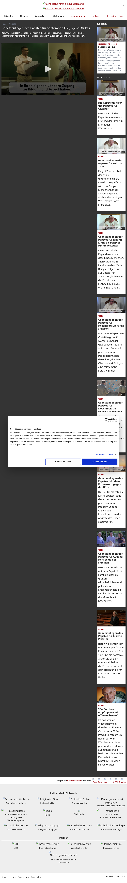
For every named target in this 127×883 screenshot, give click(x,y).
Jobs (14, 877)
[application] (47, 69)
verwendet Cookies (104, 454)
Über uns (5, 877)
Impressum (23, 877)
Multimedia (58, 16)
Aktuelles (8, 16)
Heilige (95, 16)
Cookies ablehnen (63, 462)
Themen (24, 16)
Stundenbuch (78, 16)
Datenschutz (36, 877)
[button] (47, 69)
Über (115, 16)
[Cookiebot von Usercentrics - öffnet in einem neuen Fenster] (106, 420)
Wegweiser (40, 16)
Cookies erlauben (99, 462)
